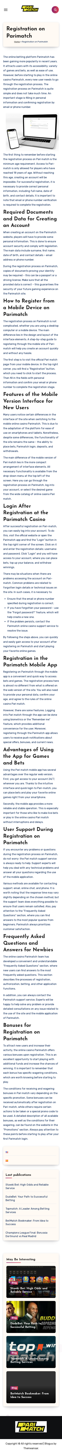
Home (17, 41)
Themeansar (30, 1448)
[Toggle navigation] (5, 10)
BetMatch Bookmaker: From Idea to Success (27, 1222)
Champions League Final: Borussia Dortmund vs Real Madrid (26, 1234)
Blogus (49, 1443)
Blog (14, 1282)
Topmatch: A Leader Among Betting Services (27, 1210)
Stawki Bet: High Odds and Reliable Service (27, 1186)
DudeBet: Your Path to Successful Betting (27, 1198)
